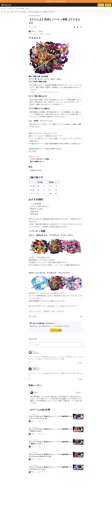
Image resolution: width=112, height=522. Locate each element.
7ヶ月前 (38, 421)
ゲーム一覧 (19, 8)
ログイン (100, 5)
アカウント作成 (56, 330)
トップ (3, 8)
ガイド (28, 8)
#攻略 (53, 311)
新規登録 (108, 5)
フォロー (40, 31)
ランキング (10, 8)
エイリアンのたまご (20, 12)
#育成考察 (46, 311)
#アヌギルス (60, 311)
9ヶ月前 (38, 472)
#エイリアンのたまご (35, 311)
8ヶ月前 (38, 434)
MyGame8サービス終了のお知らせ (56, 1)
